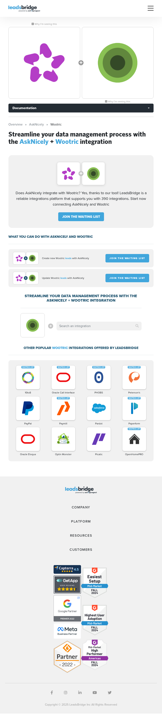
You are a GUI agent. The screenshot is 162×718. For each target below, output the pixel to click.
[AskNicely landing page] (44, 63)
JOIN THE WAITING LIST (81, 216)
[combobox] (99, 326)
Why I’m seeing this (45, 24)
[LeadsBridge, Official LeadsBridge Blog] (24, 8)
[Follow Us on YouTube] (95, 692)
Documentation (24, 108)
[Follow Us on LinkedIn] (80, 692)
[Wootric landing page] (118, 63)
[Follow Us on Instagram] (65, 692)
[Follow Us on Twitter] (110, 692)
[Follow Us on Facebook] (52, 692)
